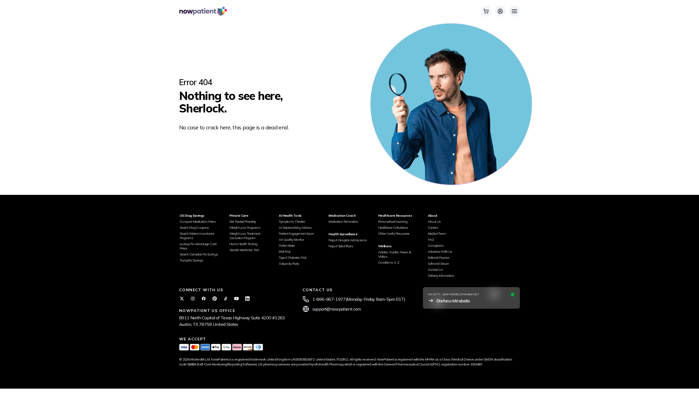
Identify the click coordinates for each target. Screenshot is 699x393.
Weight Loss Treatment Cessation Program (244, 235)
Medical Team (437, 233)
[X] (182, 298)
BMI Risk (285, 251)
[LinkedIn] (247, 298)
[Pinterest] (215, 298)
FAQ (431, 239)
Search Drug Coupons (194, 227)
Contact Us (435, 269)
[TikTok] (225, 298)
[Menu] (514, 11)
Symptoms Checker (292, 221)
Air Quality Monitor (291, 239)
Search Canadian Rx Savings (199, 254)
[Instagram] (193, 298)
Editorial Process (439, 257)
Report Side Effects (340, 246)
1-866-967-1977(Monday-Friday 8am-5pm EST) (358, 299)
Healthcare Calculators (393, 227)
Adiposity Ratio (289, 263)
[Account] (500, 11)
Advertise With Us (440, 251)
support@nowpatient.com (336, 309)
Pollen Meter (287, 245)
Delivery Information (441, 275)
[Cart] (486, 11)
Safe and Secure (438, 263)
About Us (434, 221)
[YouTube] (236, 298)
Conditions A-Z (388, 262)
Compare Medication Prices (198, 221)
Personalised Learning (393, 221)
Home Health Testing (243, 244)
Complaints (436, 245)
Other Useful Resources (394, 233)
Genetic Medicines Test (244, 250)
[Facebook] (204, 298)
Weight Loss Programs (244, 227)
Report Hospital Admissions (347, 240)
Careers (433, 227)
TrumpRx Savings (191, 260)
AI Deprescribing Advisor (295, 227)
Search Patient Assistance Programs (197, 235)
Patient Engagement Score (296, 233)
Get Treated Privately (242, 221)
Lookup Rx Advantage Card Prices (198, 246)
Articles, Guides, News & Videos (394, 254)
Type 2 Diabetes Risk (292, 257)
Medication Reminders (343, 221)
